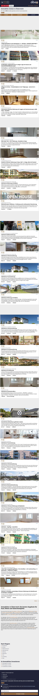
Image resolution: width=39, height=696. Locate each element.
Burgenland (4, 645)
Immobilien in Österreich (17, 611)
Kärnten (3, 647)
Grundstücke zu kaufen (6, 666)
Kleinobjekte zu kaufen (6, 663)
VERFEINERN (33, 14)
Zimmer (4, 612)
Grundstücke (17, 612)
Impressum (5, 676)
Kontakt (4, 677)
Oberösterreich (5, 650)
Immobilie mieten (13, 623)
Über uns (5, 674)
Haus (36, 611)
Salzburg (4, 651)
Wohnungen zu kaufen (6, 664)
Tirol (3, 655)
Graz (9, 614)
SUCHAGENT (6, 14)
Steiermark (4, 653)
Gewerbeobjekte (9, 612)
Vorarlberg (4, 656)
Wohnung (31, 611)
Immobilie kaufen (13, 617)
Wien (3, 658)
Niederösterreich (5, 648)
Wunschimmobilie (31, 627)
